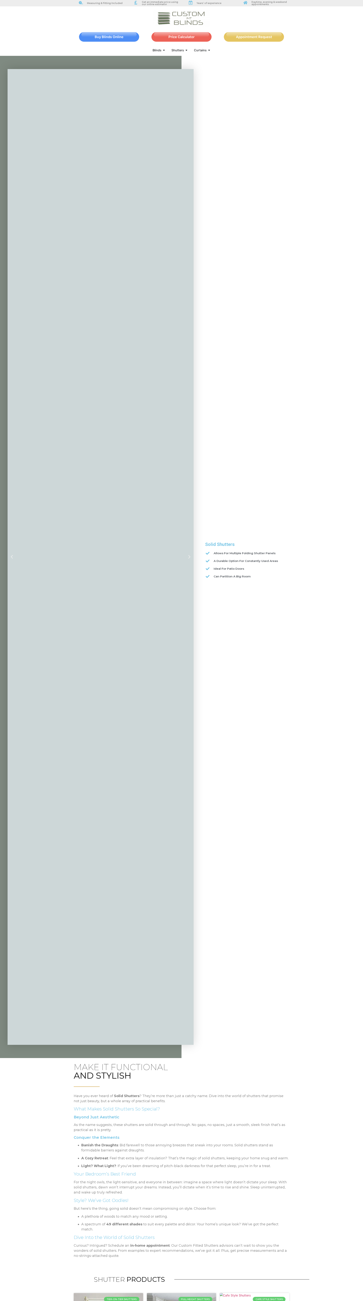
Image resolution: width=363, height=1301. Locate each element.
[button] (11, 557)
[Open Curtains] (209, 50)
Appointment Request (254, 37)
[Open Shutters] (186, 50)
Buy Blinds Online (109, 37)
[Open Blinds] (163, 50)
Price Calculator (181, 37)
